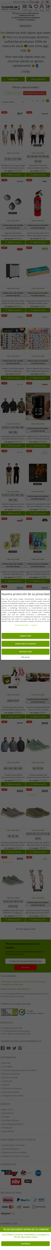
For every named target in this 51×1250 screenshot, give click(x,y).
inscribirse (25, 1243)
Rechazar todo (25, 651)
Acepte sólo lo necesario (25, 644)
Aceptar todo (25, 636)
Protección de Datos (22, 625)
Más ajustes (25, 657)
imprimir (34, 625)
